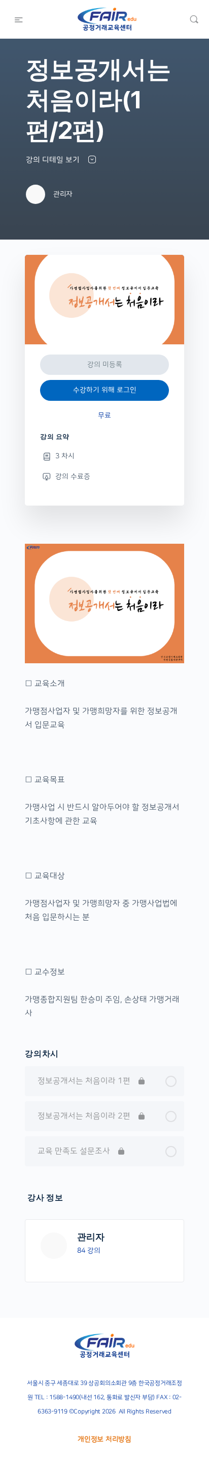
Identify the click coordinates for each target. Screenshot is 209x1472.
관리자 (90, 1236)
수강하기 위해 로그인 (104, 390)
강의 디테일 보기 (54, 160)
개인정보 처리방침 (104, 1439)
